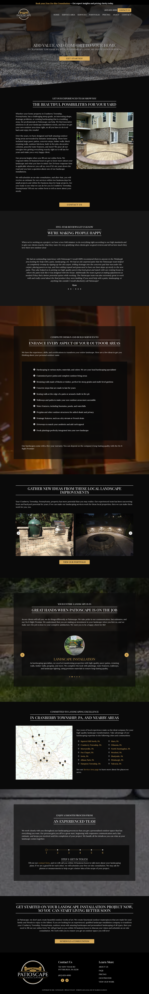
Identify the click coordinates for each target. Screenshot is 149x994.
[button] (68, 289)
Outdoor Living (74, 659)
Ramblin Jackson (101, 990)
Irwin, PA (84, 756)
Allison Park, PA (87, 760)
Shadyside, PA (117, 756)
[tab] (46, 852)
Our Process (105, 978)
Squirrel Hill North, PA (90, 741)
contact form (44, 863)
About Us (103, 967)
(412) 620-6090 (111, 10)
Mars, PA (115, 741)
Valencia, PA (116, 764)
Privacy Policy (70, 990)
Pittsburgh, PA (117, 760)
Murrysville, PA (87, 749)
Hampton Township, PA (91, 764)
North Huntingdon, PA (120, 749)
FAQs (101, 970)
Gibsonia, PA (116, 745)
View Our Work (106, 982)
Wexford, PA (116, 752)
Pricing (102, 974)
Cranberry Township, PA (91, 745)
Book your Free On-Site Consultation (53, 3)
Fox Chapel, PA (87, 752)
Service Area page (91, 769)
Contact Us (124, 10)
